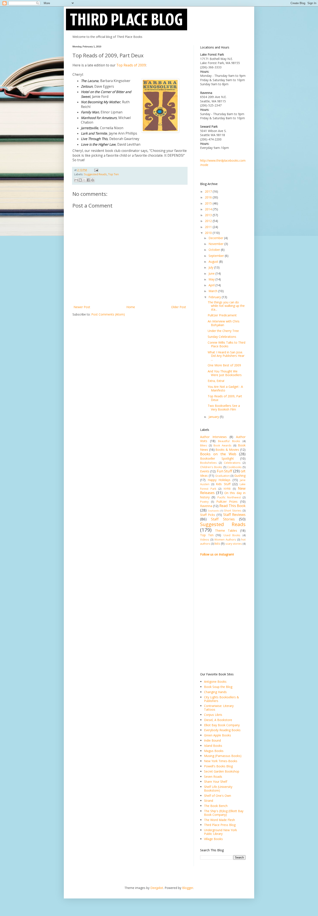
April (212, 285)
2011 (209, 227)
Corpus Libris (213, 715)
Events (204, 471)
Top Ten (113, 174)
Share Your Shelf (215, 781)
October (215, 250)
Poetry (204, 502)
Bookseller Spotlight (217, 458)
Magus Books (213, 751)
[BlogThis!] (80, 180)
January (214, 417)
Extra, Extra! (216, 381)
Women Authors (225, 539)
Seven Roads (213, 776)
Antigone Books (215, 681)
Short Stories (232, 510)
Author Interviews (213, 437)
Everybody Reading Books (222, 730)
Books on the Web (218, 453)
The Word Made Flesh (219, 820)
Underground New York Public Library (220, 832)
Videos (204, 539)
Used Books (232, 535)
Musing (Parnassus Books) (222, 756)
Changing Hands (215, 692)
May (212, 279)
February (215, 297)
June (212, 273)
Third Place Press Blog (220, 825)
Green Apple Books (217, 735)
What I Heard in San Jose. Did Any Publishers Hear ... (226, 356)
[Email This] (76, 180)
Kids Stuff (223, 484)
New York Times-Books (220, 761)
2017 (209, 191)
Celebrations (232, 463)
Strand (208, 800)
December (216, 238)
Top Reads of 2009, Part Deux (225, 398)
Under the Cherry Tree (223, 331)
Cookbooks (234, 467)
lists (217, 543)
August (214, 261)
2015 (209, 203)
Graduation (222, 476)
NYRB (227, 489)
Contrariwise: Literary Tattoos (219, 708)
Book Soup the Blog (218, 687)
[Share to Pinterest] (92, 180)
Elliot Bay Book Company (222, 725)
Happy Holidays (219, 480)
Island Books (213, 746)
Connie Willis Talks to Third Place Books (226, 344)
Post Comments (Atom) (108, 314)
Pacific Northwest (229, 497)
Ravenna (206, 506)
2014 (209, 209)
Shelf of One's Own (217, 796)
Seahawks (213, 510)
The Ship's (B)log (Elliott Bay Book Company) (223, 813)
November (216, 244)
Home (130, 307)
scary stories (233, 544)
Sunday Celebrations (222, 337)
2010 (209, 233)
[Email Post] (95, 170)
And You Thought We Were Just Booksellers (225, 373)
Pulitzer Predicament (222, 315)
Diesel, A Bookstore (218, 720)
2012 (209, 221)
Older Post (178, 307)
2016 (209, 197)
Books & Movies (227, 450)
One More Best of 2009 (224, 365)
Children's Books (211, 467)
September (217, 256)
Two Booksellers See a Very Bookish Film (224, 407)
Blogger (187, 888)
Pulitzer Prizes (227, 501)
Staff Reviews (234, 514)
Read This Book (232, 505)
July (211, 267)
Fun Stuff (224, 470)
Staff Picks (207, 515)
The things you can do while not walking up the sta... (226, 306)
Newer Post (82, 307)
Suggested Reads (95, 174)
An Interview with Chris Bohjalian (223, 323)
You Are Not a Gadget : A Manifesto (225, 388)
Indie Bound (212, 740)
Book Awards (222, 445)
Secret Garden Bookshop (221, 771)
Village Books (213, 839)
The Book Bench (216, 806)
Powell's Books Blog (218, 766)
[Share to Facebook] (88, 180)
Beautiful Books (229, 441)
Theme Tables (226, 530)
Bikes (203, 445)
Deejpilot (156, 888)
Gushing (240, 475)
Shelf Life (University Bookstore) (218, 788)
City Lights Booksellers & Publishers (221, 699)
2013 (209, 215)
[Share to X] (84, 180)
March (213, 291)
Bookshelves (208, 463)
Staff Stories (222, 519)
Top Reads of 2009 (131, 65)
